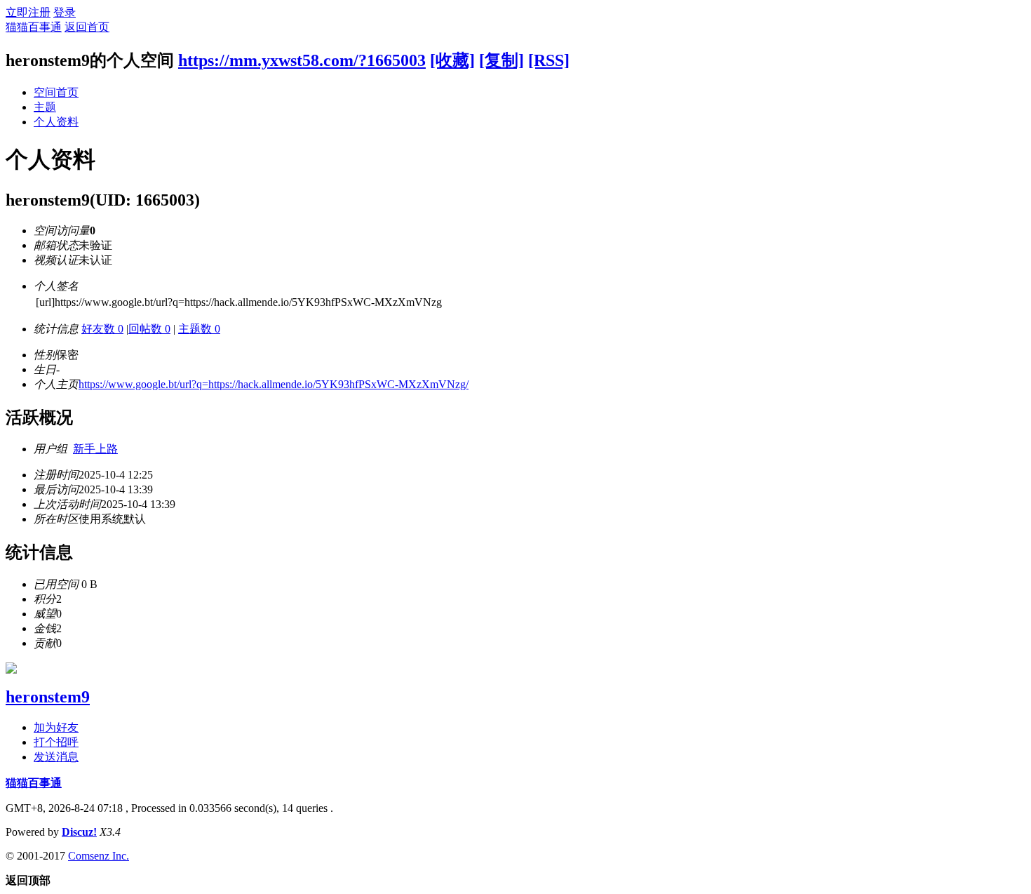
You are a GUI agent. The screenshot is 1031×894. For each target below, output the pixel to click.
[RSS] (549, 60)
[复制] (501, 60)
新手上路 (95, 449)
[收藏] (452, 60)
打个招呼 (56, 742)
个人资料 (56, 122)
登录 (64, 12)
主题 (45, 107)
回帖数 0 (149, 329)
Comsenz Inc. (98, 856)
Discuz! (79, 832)
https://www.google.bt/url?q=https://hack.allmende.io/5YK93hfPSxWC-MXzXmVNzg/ (274, 384)
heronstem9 (48, 697)
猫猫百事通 (34, 27)
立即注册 (28, 12)
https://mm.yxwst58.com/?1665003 (302, 60)
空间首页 (56, 92)
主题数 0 (199, 329)
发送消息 (56, 757)
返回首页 (87, 27)
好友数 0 (102, 329)
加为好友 (56, 727)
